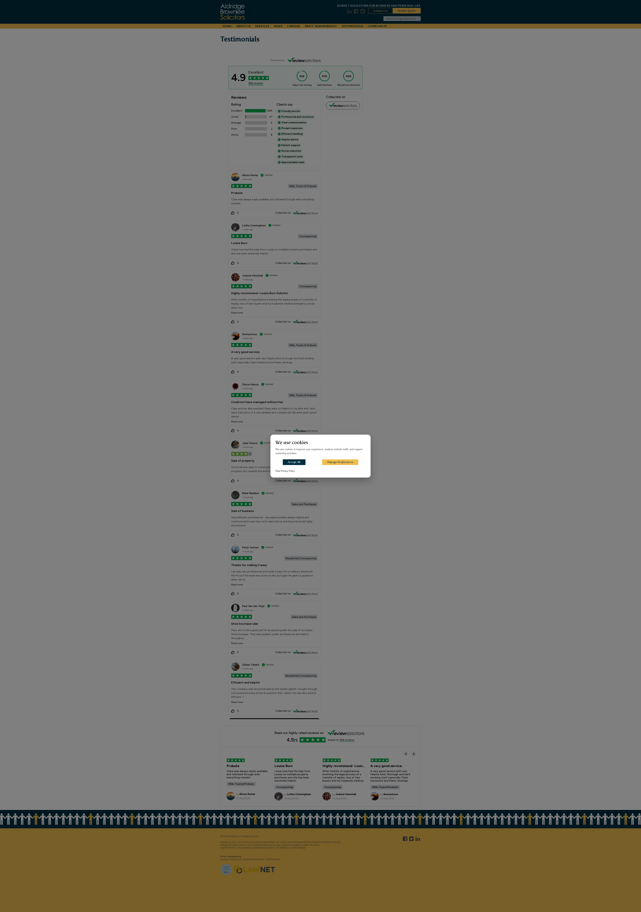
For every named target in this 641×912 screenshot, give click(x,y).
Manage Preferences (340, 462)
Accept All (294, 462)
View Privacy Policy (285, 471)
